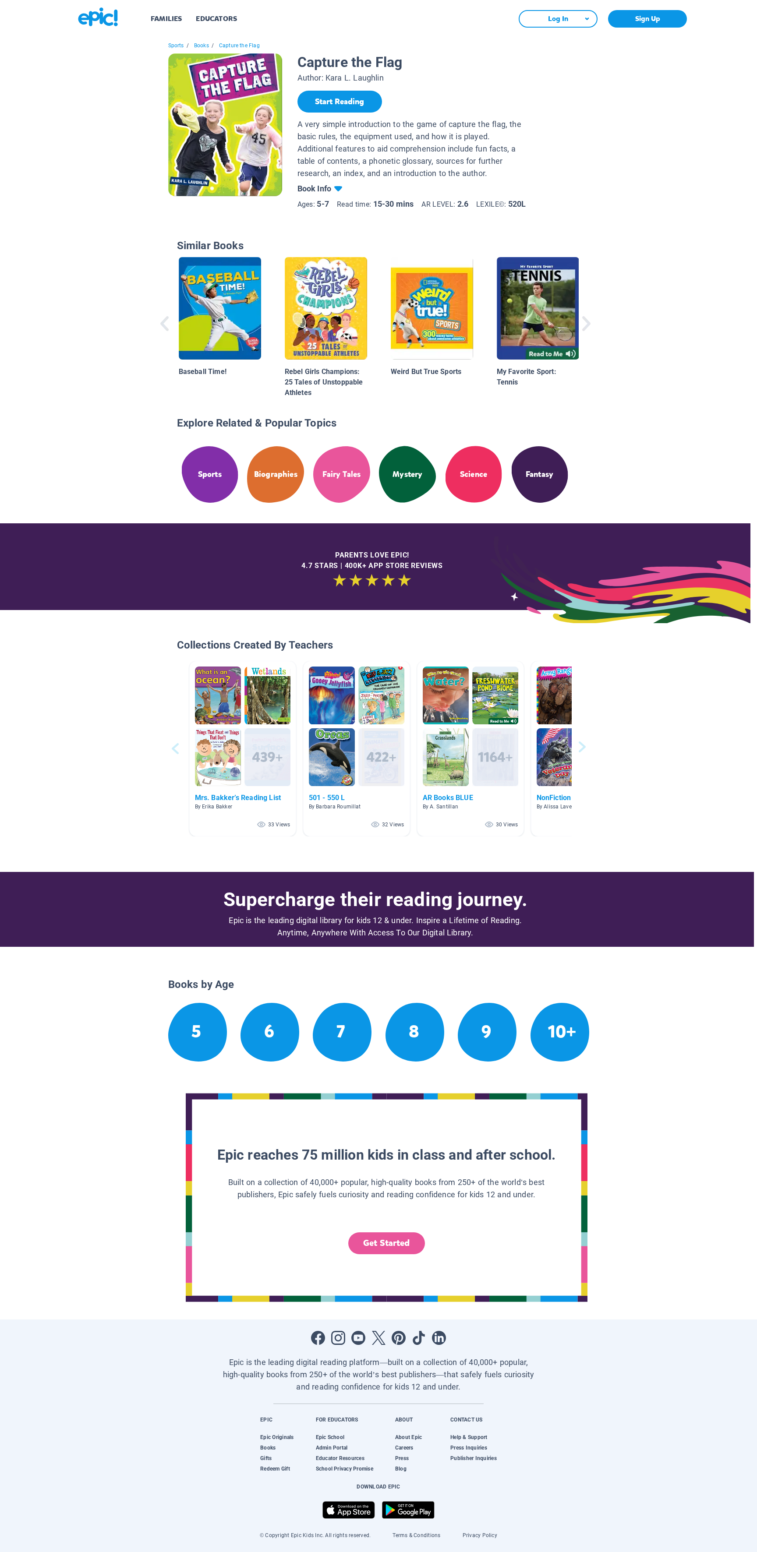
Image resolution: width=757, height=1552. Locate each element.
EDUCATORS (216, 18)
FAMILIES (166, 18)
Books (201, 45)
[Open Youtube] (358, 1338)
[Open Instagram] (338, 1338)
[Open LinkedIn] (439, 1338)
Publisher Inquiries (473, 1458)
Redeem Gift (275, 1469)
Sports (176, 45)
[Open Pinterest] (399, 1338)
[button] (242, 748)
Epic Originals (277, 1437)
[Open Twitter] (378, 1338)
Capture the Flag (239, 45)
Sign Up (647, 18)
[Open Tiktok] (419, 1338)
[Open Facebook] (318, 1338)
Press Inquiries (468, 1448)
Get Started (386, 1243)
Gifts (266, 1458)
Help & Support (468, 1437)
